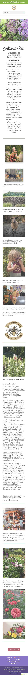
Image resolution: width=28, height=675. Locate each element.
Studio (9, 660)
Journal (17, 660)
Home (9, 658)
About (17, 658)
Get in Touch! (14, 649)
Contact (13, 663)
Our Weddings (13, 661)
